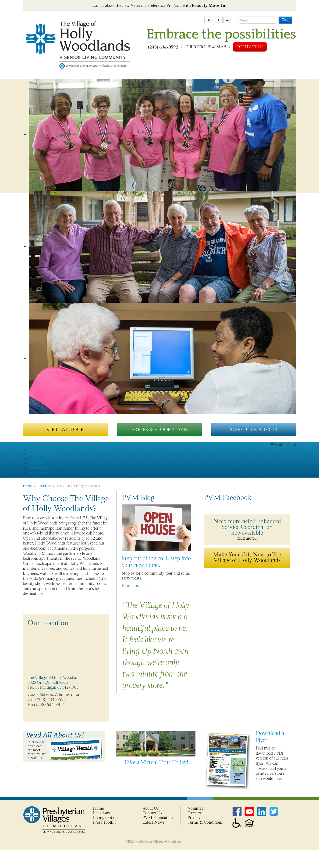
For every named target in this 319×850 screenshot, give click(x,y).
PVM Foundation (157, 817)
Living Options (106, 817)
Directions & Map (205, 46)
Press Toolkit (104, 822)
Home (98, 808)
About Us (150, 808)
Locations (101, 813)
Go (287, 20)
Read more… (247, 529)
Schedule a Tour (253, 429)
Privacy (194, 817)
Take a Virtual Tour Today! (156, 762)
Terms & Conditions (205, 822)
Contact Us (249, 47)
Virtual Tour (65, 429)
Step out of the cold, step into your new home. (156, 561)
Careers (194, 813)
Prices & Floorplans (159, 429)
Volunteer (196, 808)
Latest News (153, 822)
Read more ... (133, 585)
